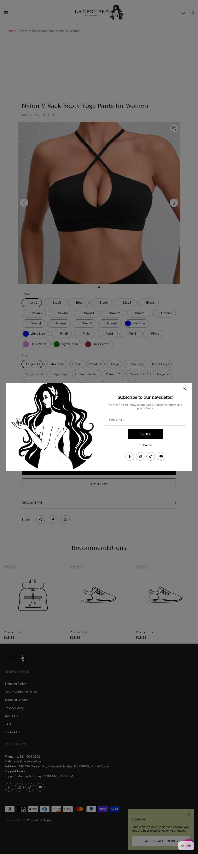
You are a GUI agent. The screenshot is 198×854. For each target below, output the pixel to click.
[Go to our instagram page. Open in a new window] (140, 456)
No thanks (145, 445)
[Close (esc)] (184, 389)
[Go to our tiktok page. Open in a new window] (150, 456)
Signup (145, 434)
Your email (116, 419)
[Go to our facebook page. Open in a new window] (129, 456)
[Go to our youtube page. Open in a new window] (161, 456)
